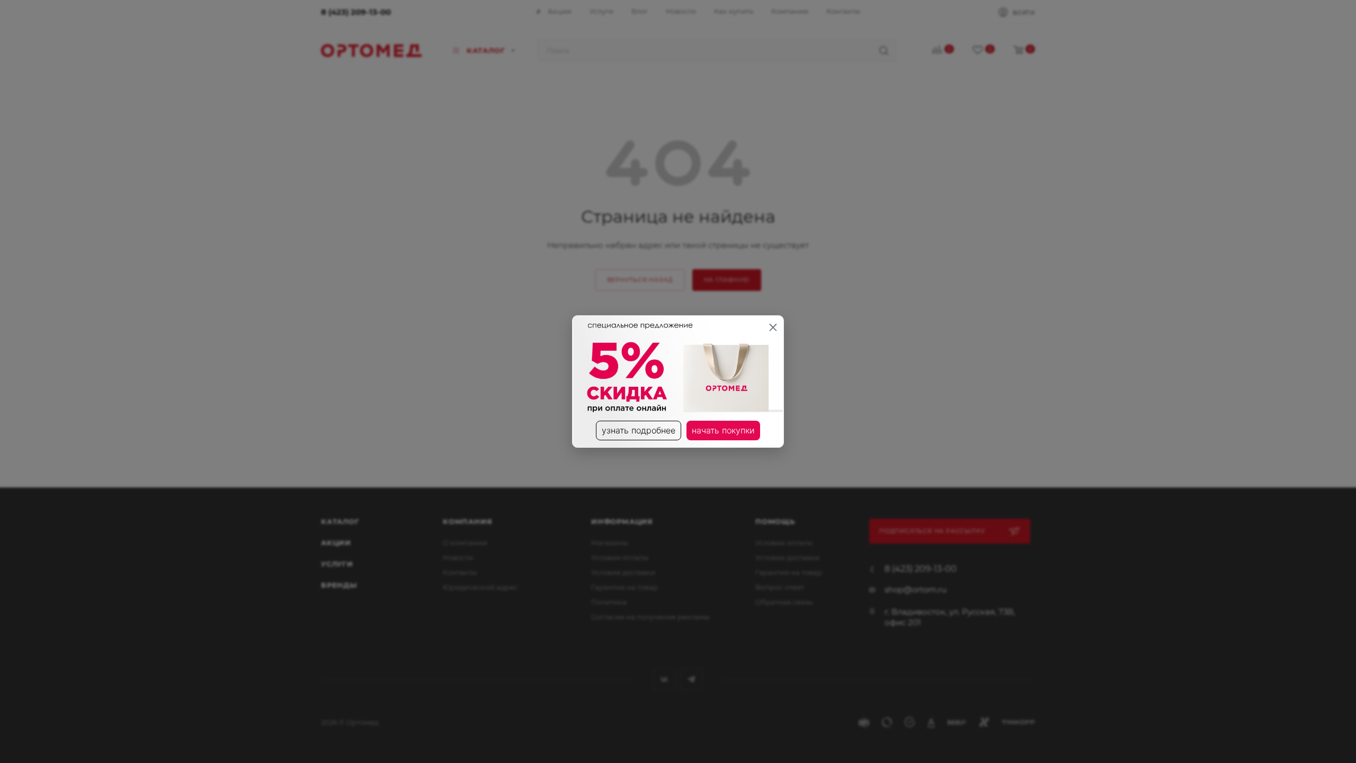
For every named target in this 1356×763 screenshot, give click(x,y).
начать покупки (723, 430)
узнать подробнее (638, 430)
